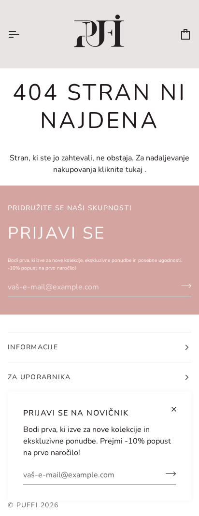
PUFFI (27, 505)
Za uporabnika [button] (39, 377)
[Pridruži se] (168, 473)
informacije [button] (33, 347)
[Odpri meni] (22, 34)
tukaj (134, 169)
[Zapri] (178, 409)
